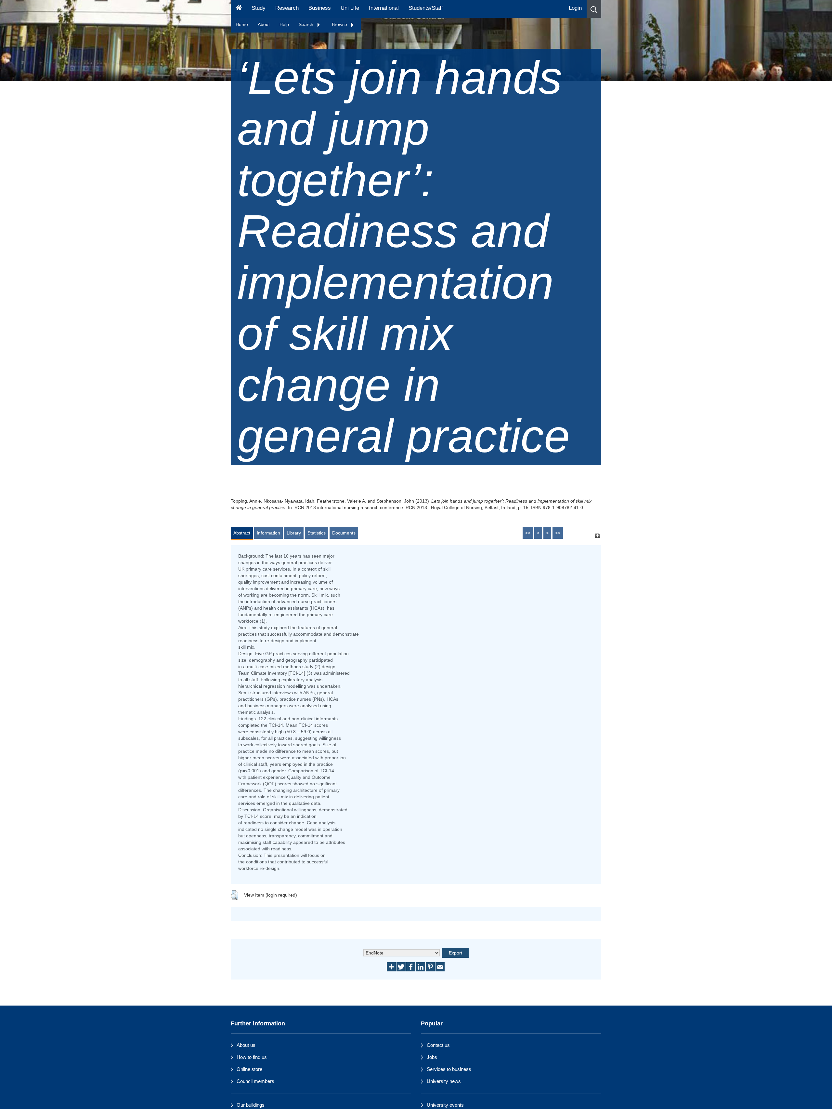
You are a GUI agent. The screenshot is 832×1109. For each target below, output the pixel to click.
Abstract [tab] (241, 532)
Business (319, 8)
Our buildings (251, 1105)
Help (284, 24)
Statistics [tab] (316, 532)
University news (444, 1081)
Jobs (432, 1057)
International (384, 8)
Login (575, 8)
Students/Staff (426, 8)
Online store (249, 1069)
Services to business (449, 1069)
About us (246, 1045)
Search (307, 24)
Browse (340, 24)
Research (287, 8)
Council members (255, 1081)
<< (527, 532)
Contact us (438, 1045)
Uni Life (350, 8)
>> (557, 532)
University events (445, 1105)
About (264, 24)
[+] (597, 536)
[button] (594, 9)
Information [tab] (268, 532)
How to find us (252, 1057)
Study (259, 8)
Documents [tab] (344, 532)
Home (242, 24)
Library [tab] (294, 532)
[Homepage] (239, 9)
